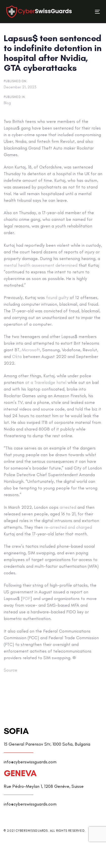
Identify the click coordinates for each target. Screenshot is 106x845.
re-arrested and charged (68, 527)
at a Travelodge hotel (45, 382)
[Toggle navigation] (84, 12)
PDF (26, 598)
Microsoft (31, 350)
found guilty (57, 297)
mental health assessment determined (40, 265)
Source (10, 670)
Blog (7, 102)
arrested (68, 507)
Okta (17, 356)
